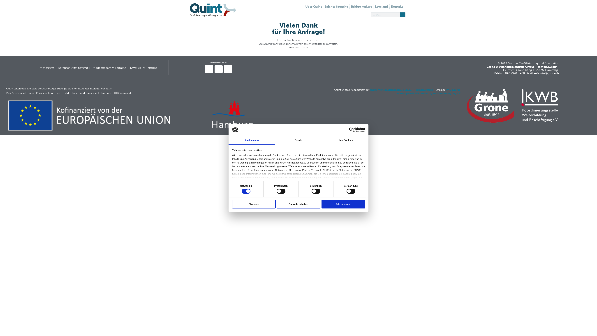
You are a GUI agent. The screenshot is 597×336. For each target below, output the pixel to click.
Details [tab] (298, 140)
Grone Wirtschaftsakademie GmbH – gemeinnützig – (402, 89)
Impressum (46, 68)
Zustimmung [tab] (252, 140)
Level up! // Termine (143, 68)
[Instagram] (228, 69)
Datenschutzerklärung (73, 68)
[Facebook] (219, 69)
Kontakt (397, 6)
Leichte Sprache (336, 6)
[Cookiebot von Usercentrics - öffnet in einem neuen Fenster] (351, 130)
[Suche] (402, 14)
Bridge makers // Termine (109, 68)
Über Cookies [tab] (345, 140)
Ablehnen (254, 204)
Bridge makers (361, 6)
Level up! (381, 6)
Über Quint (313, 6)
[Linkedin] (209, 69)
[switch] (281, 191)
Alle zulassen (343, 204)
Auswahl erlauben (298, 204)
